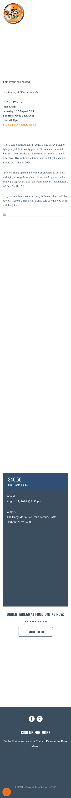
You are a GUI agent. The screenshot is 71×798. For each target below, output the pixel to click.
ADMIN (53, 787)
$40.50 (18, 481)
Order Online (35, 632)
